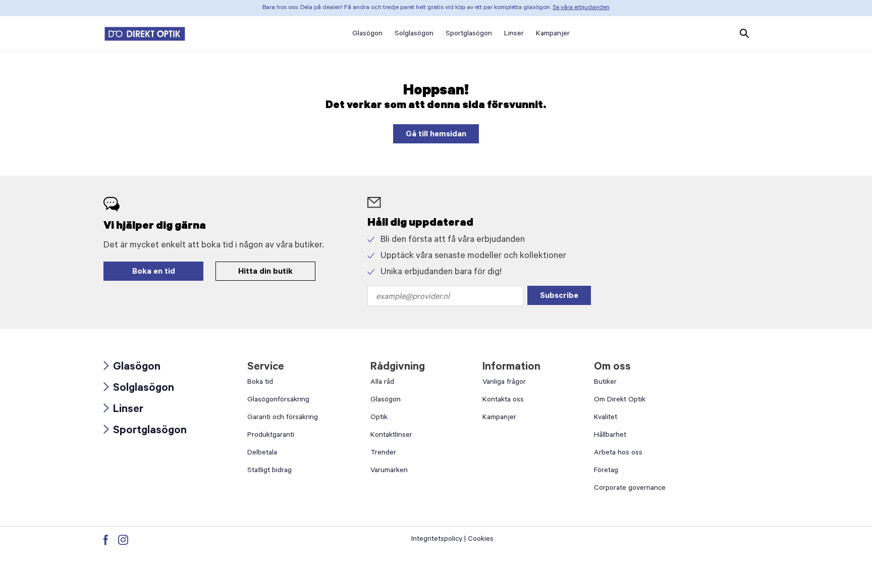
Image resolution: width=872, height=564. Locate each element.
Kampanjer (499, 418)
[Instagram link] (123, 540)
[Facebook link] (105, 540)
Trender (383, 453)
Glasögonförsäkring (278, 400)
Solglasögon (138, 389)
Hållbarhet (610, 436)
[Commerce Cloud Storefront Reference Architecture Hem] (144, 34)
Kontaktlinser (391, 436)
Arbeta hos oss (618, 453)
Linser (123, 410)
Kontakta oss (503, 400)
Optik (379, 418)
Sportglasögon (145, 431)
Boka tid (260, 383)
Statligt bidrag (269, 471)
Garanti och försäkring (282, 418)
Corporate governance (630, 489)
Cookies (481, 540)
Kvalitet (605, 418)
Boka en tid (153, 272)
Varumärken (389, 471)
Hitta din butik (265, 272)
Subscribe (559, 296)
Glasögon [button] (367, 34)
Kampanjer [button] (553, 34)
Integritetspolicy (436, 540)
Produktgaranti (270, 436)
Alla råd (382, 383)
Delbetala (262, 453)
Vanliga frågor (504, 383)
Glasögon (131, 368)
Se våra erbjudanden (581, 8)
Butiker (605, 383)
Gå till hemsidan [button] (436, 134)
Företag (606, 471)
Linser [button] (514, 34)
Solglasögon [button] (414, 34)
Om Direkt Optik (619, 400)
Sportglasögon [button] (469, 34)
